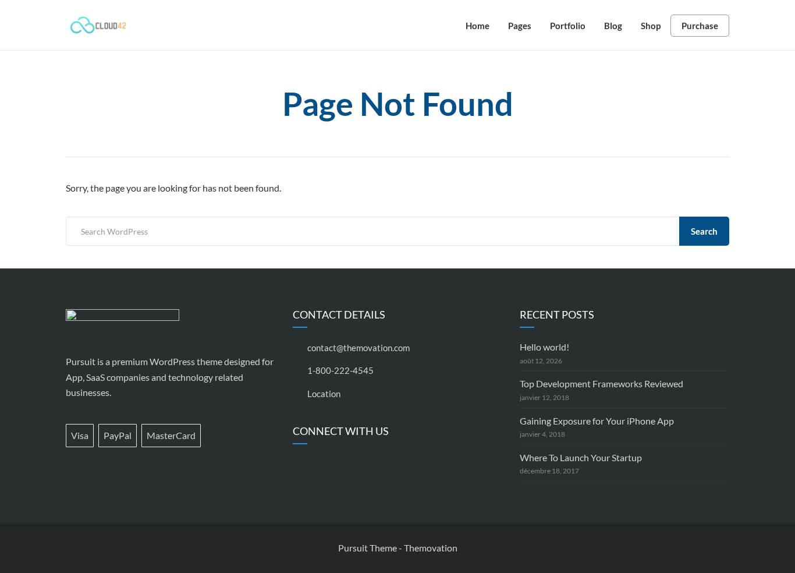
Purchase (700, 25)
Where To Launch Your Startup (581, 457)
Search (704, 231)
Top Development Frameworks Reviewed (601, 383)
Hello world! (544, 346)
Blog (613, 25)
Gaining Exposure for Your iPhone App (597, 420)
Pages (519, 25)
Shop (651, 25)
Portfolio (567, 25)
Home (477, 25)
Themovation (430, 547)
